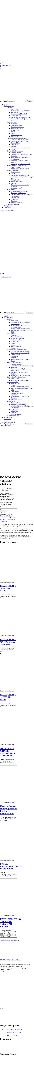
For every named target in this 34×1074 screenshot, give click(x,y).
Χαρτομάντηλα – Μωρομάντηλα (20, 117)
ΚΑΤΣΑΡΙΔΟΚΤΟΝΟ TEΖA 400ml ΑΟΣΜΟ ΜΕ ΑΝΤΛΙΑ (10, 923)
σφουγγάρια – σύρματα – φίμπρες (20, 148)
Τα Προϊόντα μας (9, 106)
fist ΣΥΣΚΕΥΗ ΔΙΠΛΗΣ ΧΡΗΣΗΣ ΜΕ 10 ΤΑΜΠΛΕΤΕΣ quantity (7, 761)
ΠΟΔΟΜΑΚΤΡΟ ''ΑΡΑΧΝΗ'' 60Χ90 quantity (8, 704)
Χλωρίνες (14, 123)
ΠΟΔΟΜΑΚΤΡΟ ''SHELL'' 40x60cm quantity (6, 504)
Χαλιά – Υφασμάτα (16, 135)
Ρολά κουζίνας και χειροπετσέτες (20, 110)
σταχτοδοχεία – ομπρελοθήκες (20, 168)
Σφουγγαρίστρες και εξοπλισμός (20, 141)
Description (3, 521)
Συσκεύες (14, 201)
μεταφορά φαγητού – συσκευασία (20, 164)
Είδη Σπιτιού (11, 189)
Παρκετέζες (14, 144)
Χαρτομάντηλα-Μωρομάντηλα (20, 175)
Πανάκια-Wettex (15, 143)
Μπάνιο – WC (15, 130)
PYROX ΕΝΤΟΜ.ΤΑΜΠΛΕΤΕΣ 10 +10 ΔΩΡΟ (11, 866)
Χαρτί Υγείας (14, 109)
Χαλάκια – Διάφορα (16, 202)
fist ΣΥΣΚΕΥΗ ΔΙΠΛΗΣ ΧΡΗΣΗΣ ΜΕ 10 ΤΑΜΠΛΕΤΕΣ (8, 752)
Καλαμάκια (14, 156)
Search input (3, 101)
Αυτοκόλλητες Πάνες (17, 181)
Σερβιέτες (14, 183)
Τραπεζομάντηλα (16, 115)
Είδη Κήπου (14, 199)
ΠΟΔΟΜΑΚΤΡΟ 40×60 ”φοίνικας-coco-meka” (8, 641)
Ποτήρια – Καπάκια (16, 152)
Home (2, 425)
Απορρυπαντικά (11, 122)
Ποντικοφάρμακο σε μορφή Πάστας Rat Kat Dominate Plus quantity (8, 818)
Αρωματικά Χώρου (16, 125)
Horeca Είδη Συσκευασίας (14, 151)
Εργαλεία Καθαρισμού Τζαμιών (20, 139)
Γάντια (13, 149)
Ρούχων (13, 131)
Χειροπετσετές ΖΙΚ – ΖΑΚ (19, 114)
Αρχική (6, 104)
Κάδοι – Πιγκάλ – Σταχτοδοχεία (16, 165)
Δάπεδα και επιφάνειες (17, 127)
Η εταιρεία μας (8, 206)
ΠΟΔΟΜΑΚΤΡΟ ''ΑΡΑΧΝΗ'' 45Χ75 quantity (8, 595)
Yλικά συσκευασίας (13, 204)
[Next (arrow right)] (2, 1008)
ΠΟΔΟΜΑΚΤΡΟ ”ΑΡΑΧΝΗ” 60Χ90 (8, 697)
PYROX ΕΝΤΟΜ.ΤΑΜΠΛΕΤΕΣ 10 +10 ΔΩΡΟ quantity (8, 874)
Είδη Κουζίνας (15, 197)
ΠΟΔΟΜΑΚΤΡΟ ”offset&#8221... (10, 960)
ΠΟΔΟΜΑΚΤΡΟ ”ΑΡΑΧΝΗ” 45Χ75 (8, 588)
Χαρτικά (9, 107)
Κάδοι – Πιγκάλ (15, 167)
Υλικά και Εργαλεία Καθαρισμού (17, 138)
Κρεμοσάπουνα (15, 172)
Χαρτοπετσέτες (15, 112)
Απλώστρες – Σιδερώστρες (19, 193)
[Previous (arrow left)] (0, 1008)
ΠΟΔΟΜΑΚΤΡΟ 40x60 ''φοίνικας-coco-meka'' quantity (7, 649)
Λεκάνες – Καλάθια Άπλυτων (19, 191)
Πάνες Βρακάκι (15, 180)
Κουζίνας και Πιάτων (17, 128)
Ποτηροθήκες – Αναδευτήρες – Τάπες (22, 154)
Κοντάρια (13, 146)
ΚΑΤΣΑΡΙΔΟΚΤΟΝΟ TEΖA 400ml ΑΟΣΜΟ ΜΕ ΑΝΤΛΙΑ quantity (8, 935)
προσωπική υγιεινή (16, 188)
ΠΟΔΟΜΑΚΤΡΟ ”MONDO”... (9, 940)
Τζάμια (13, 133)
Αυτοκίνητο (14, 136)
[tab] (17, 521)
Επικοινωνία (7, 207)
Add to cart (4, 511)
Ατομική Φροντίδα (12, 170)
